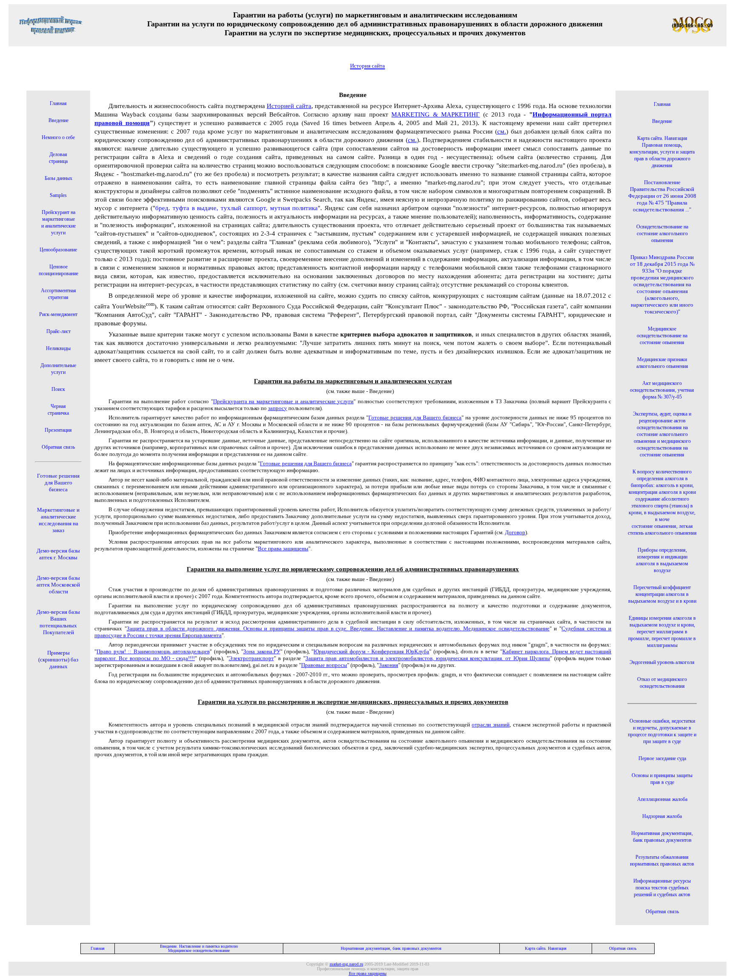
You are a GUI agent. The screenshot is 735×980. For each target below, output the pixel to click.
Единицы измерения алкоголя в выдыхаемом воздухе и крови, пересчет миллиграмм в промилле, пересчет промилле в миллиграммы (662, 631)
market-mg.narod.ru (346, 964)
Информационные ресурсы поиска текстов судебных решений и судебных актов (662, 887)
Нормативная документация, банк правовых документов (391, 948)
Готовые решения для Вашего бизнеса (58, 483)
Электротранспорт (251, 658)
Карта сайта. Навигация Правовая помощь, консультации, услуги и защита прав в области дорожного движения (662, 151)
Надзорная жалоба (662, 816)
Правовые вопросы (324, 665)
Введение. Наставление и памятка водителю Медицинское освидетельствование (199, 948)
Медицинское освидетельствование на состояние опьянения (662, 335)
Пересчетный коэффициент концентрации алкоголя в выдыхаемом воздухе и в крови (662, 594)
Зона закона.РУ (261, 651)
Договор (515, 532)
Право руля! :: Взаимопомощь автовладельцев (153, 651)
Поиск (58, 389)
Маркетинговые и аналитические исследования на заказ (58, 520)
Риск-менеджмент (58, 314)
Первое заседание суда (662, 758)
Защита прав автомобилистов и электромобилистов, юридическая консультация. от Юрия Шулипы (427, 658)
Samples (58, 195)
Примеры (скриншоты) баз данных (58, 659)
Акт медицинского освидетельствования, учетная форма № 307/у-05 (662, 390)
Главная (58, 103)
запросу (277, 408)
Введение (58, 120)
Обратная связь (58, 447)
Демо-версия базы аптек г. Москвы (58, 554)
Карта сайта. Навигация (546, 948)
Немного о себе (58, 137)
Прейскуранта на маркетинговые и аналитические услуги (283, 401)
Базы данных (58, 178)
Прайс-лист (58, 331)
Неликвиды (58, 348)
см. (501, 131)
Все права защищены (283, 548)
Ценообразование (58, 250)
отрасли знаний (491, 724)
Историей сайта (289, 106)
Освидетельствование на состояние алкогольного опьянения (662, 233)
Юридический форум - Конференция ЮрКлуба (371, 651)
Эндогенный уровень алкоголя (662, 662)
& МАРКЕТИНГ (435, 114)
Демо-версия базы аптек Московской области (58, 585)
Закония (388, 665)
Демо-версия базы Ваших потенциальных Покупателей (58, 622)
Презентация (58, 430)
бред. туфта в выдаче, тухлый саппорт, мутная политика (236, 208)
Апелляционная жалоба (662, 799)
